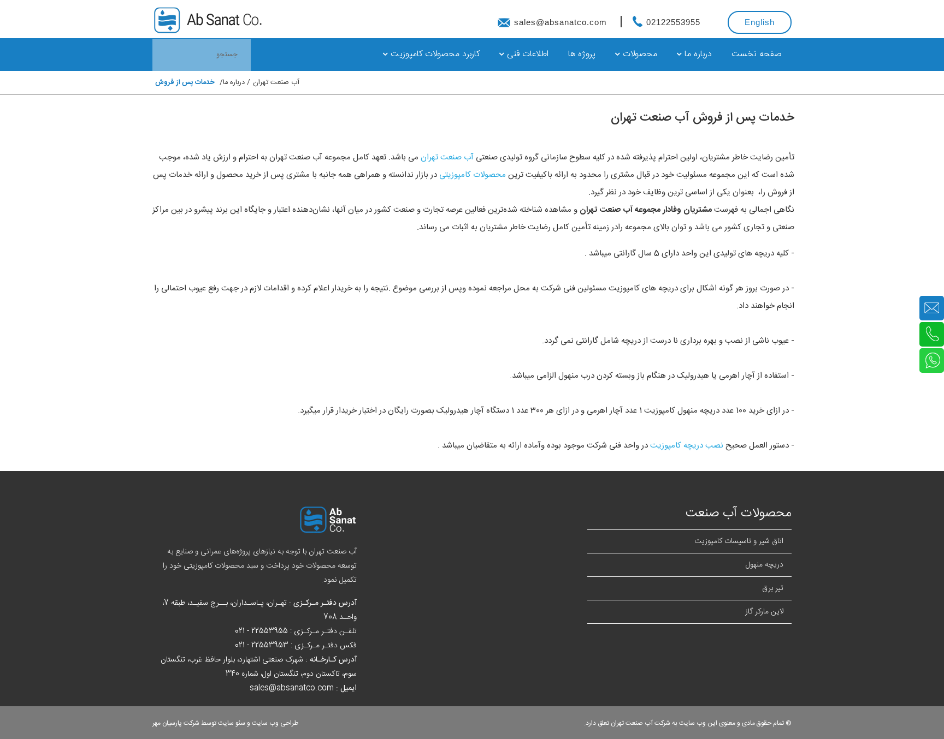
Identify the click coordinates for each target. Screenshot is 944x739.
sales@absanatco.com (560, 22)
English (760, 22)
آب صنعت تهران (276, 82)
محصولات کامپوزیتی (472, 175)
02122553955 (672, 22)
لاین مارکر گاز (764, 611)
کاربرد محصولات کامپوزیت (434, 54)
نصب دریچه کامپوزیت (686, 445)
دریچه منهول (764, 564)
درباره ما (697, 54)
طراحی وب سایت (275, 723)
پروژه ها (581, 54)
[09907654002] (931, 361)
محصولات (638, 54)
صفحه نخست (756, 54)
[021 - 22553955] (931, 335)
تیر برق (772, 588)
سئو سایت (231, 723)
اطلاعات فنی (526, 54)
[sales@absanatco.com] (931, 309)
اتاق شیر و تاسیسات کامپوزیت (738, 541)
